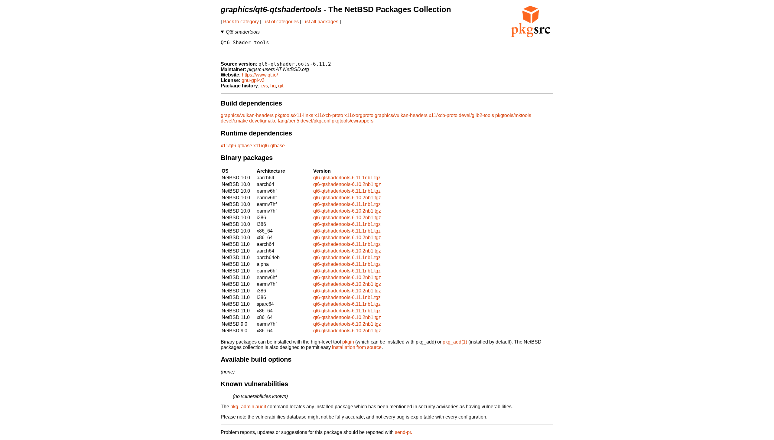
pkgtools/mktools (513, 115)
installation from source (357, 347)
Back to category (241, 21)
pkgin (348, 341)
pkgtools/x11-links (294, 115)
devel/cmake (234, 120)
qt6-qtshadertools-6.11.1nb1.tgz (347, 177)
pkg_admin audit (248, 406)
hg (273, 85)
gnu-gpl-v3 (253, 80)
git (280, 85)
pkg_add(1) (455, 341)
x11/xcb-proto (328, 115)
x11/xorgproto (358, 115)
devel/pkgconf (315, 120)
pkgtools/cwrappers (352, 120)
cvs (264, 85)
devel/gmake (263, 120)
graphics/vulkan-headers (247, 115)
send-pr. (403, 432)
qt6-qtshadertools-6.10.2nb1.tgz (347, 184)
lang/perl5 (288, 120)
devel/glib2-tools (476, 115)
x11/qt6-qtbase (236, 145)
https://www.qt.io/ (260, 74)
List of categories (280, 21)
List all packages (320, 21)
